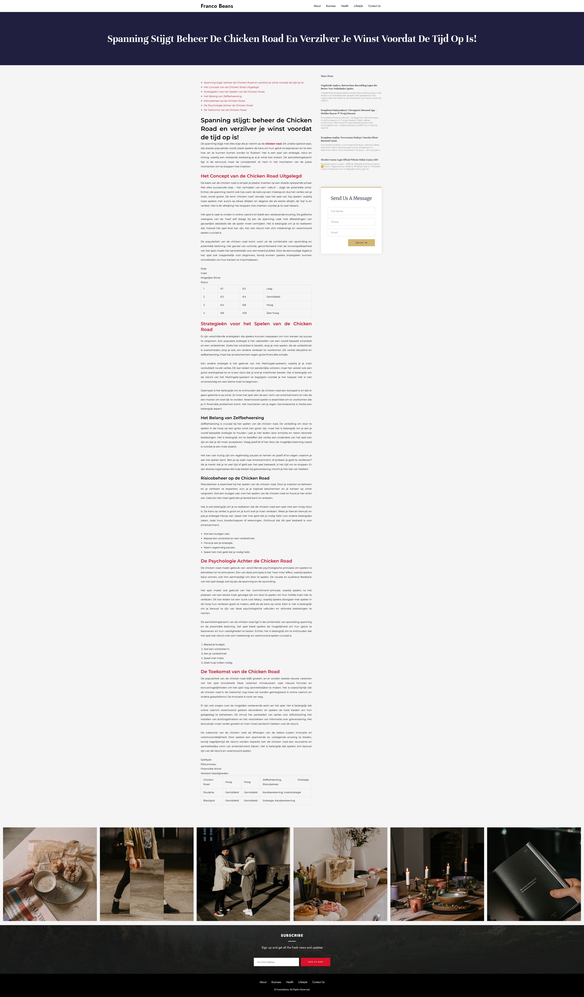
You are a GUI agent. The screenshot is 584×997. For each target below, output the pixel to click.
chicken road (273, 143)
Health (344, 6)
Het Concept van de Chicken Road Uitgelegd (231, 87)
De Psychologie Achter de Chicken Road (228, 105)
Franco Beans (217, 6)
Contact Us (374, 6)
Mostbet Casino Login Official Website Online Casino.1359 (349, 159)
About (317, 6)
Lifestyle (358, 6)
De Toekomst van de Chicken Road (225, 110)
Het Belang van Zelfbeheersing (223, 96)
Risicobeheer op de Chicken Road (224, 100)
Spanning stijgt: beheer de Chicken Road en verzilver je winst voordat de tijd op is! (254, 82)
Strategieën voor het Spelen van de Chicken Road (234, 91)
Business (331, 6)
